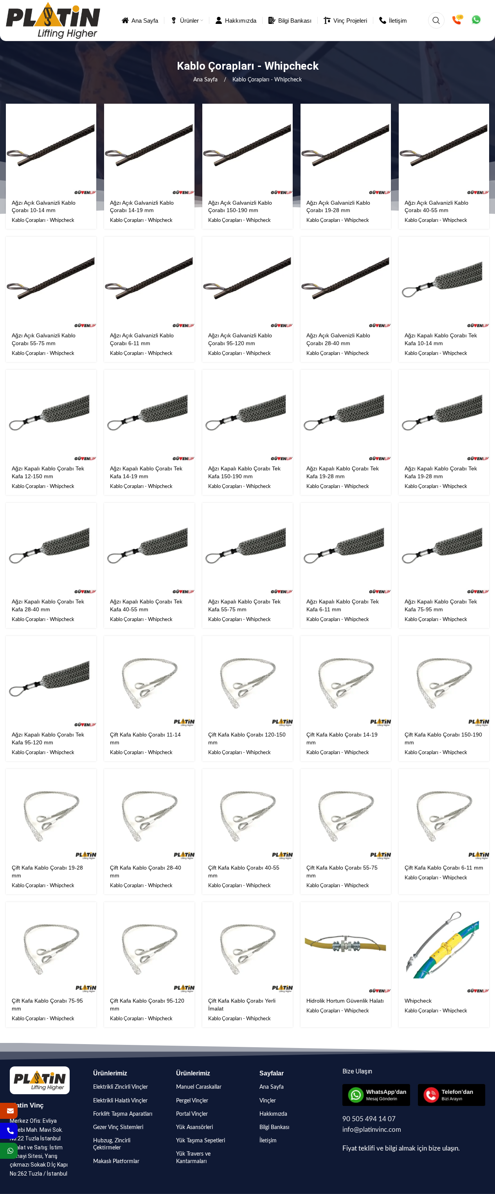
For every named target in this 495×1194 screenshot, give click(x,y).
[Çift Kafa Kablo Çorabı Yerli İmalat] (247, 947)
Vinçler (267, 1101)
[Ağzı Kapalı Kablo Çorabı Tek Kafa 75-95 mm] (444, 548)
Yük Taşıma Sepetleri (200, 1141)
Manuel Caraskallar (198, 1087)
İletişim (268, 1141)
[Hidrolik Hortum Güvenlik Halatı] (346, 947)
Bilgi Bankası (274, 1127)
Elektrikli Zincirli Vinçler (120, 1087)
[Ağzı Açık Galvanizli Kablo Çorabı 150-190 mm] (247, 149)
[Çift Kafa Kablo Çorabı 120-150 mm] (247, 681)
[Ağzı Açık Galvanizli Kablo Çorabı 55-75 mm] (51, 282)
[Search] (436, 20)
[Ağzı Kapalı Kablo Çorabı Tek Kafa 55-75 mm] (247, 548)
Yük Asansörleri (194, 1127)
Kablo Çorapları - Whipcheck (43, 220)
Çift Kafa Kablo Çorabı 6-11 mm (444, 867)
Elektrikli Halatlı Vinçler (120, 1101)
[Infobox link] (457, 20)
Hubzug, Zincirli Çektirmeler (111, 1144)
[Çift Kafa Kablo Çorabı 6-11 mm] (444, 814)
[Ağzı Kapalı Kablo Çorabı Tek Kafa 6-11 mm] (346, 548)
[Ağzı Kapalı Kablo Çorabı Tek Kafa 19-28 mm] (346, 415)
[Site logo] (53, 20)
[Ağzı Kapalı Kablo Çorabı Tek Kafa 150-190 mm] (247, 415)
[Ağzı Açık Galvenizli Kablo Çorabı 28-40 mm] (346, 282)
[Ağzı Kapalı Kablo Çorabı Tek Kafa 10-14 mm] (444, 282)
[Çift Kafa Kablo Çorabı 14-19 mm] (346, 681)
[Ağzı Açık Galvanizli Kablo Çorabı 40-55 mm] (444, 149)
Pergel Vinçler (192, 1101)
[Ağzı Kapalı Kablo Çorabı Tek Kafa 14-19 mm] (149, 415)
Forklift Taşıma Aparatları (122, 1114)
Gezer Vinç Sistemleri (118, 1127)
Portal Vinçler (192, 1114)
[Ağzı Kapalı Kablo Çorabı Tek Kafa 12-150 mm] (51, 415)
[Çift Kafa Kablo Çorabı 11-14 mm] (149, 681)
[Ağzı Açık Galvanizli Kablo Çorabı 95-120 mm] (247, 282)
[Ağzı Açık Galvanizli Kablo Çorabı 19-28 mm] (346, 149)
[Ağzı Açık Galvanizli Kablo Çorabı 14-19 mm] (149, 149)
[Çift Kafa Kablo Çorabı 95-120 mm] (149, 947)
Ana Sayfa (206, 80)
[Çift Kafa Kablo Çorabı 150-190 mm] (444, 681)
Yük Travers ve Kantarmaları (193, 1157)
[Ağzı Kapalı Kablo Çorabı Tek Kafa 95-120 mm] (51, 681)
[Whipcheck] (444, 947)
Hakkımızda (273, 1114)
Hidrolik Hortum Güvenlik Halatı (345, 1001)
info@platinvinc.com (371, 1129)
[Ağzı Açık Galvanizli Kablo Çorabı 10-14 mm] (51, 149)
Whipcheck (418, 1001)
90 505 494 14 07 (369, 1119)
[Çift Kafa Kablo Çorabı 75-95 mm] (51, 947)
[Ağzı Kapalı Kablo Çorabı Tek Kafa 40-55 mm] (149, 548)
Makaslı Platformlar (116, 1161)
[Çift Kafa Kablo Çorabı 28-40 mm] (149, 814)
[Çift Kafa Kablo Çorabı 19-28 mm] (51, 814)
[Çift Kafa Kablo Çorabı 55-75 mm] (346, 814)
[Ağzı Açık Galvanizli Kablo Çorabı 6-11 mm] (149, 282)
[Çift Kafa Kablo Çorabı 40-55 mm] (247, 814)
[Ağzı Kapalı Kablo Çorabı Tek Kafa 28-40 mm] (51, 548)
